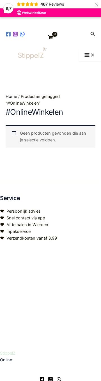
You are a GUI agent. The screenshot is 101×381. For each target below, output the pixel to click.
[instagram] (16, 34)
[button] (92, 34)
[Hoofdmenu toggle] (90, 55)
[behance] (23, 34)
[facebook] (9, 34)
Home (11, 96)
